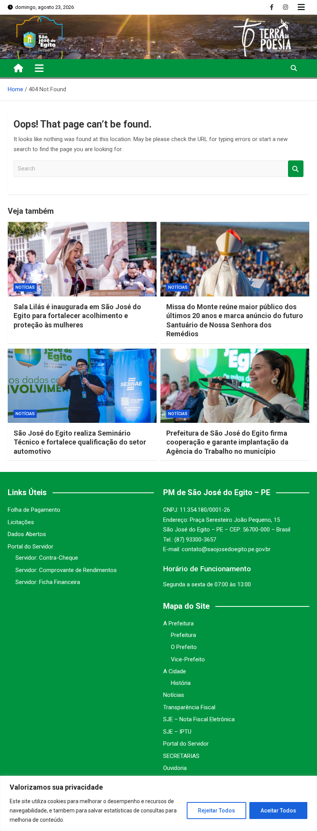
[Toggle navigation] (39, 68)
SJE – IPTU (177, 731)
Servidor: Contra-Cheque (46, 557)
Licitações (21, 522)
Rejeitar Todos (216, 810)
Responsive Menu (301, 7)
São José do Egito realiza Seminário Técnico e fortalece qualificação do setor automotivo (80, 442)
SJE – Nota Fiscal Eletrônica (199, 719)
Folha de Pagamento (34, 509)
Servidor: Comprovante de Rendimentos (66, 570)
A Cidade (174, 671)
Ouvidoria (175, 768)
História (181, 682)
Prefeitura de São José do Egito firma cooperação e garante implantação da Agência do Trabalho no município (227, 442)
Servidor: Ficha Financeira (47, 582)
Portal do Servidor (30, 546)
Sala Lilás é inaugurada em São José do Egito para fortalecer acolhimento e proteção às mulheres (77, 316)
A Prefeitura (178, 623)
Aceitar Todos (278, 810)
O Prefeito (184, 647)
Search (295, 168)
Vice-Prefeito (188, 659)
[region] (158, 803)
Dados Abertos (27, 534)
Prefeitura (183, 635)
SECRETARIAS (181, 756)
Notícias (25, 287)
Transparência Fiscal (189, 707)
